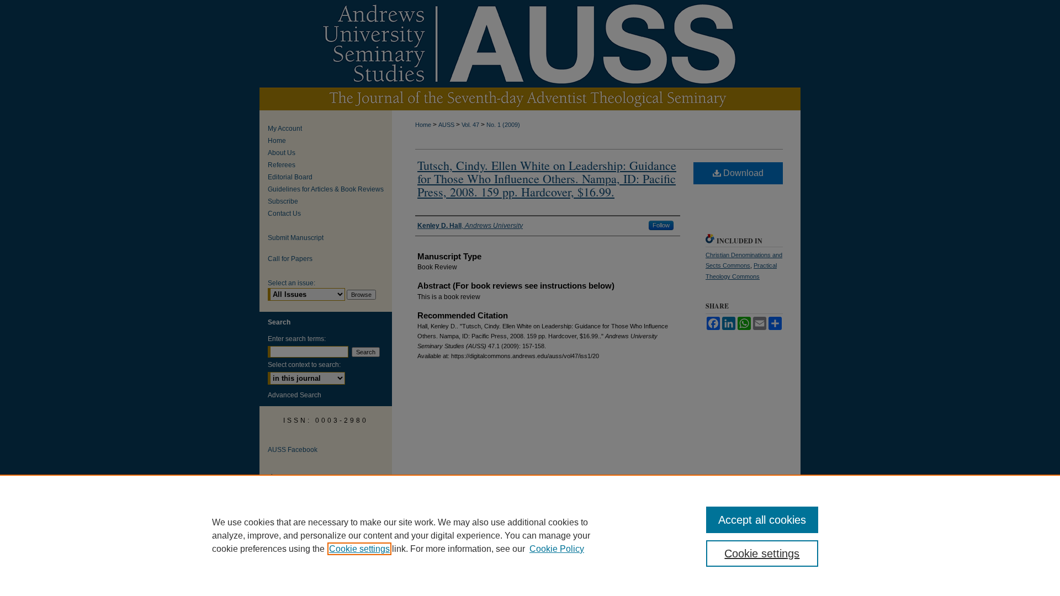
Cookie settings (359, 549)
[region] (530, 535)
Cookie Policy (556, 549)
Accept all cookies (762, 520)
